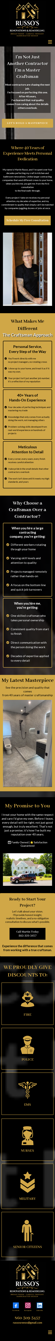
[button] (49, 42)
